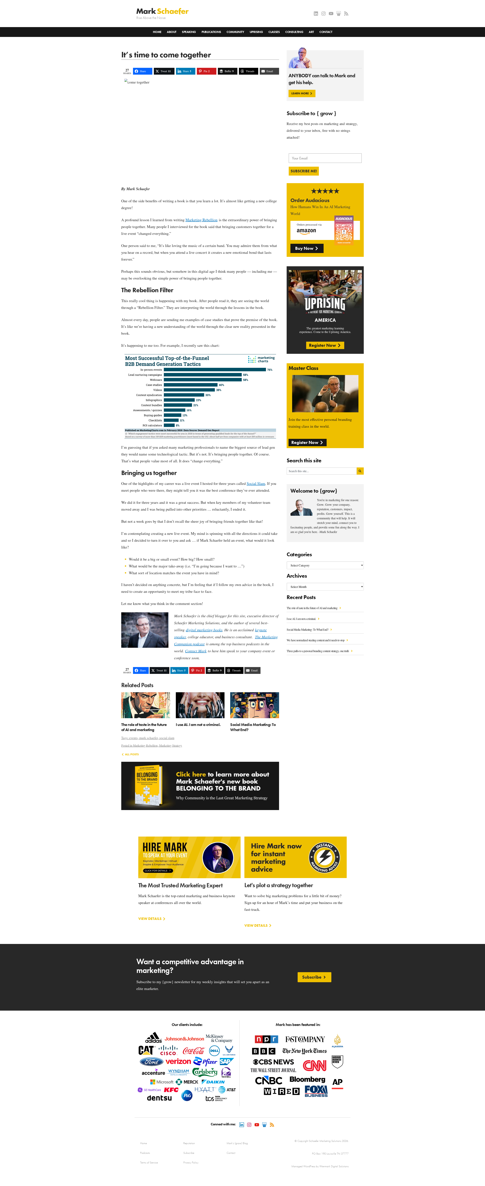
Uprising (256, 32)
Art (311, 32)
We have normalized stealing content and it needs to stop (316, 640)
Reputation (189, 1143)
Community (235, 32)
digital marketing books (204, 629)
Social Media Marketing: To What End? (308, 629)
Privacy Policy (190, 1162)
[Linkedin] (316, 13)
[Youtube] (331, 13)
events (133, 738)
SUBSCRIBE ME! (304, 171)
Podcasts (145, 1153)
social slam (166, 738)
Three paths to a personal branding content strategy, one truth (318, 651)
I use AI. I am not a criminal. (301, 619)
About (171, 32)
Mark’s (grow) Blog (237, 1143)
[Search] (360, 471)
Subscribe (188, 1153)
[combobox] (322, 471)
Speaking (189, 32)
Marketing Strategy (170, 745)
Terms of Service (149, 1162)
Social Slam (256, 483)
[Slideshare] (338, 13)
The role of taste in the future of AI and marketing (312, 608)
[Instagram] (323, 13)
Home (157, 32)
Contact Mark (196, 650)
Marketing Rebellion (201, 219)
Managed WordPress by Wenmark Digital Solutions (320, 1166)
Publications (211, 32)
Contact (325, 32)
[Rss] (346, 13)
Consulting (294, 32)
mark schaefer (148, 738)
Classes (274, 32)
